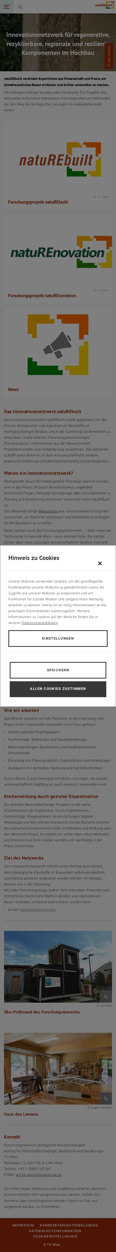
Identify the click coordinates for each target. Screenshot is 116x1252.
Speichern (58, 670)
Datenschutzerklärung (40, 623)
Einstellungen (58, 638)
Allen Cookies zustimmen (58, 689)
